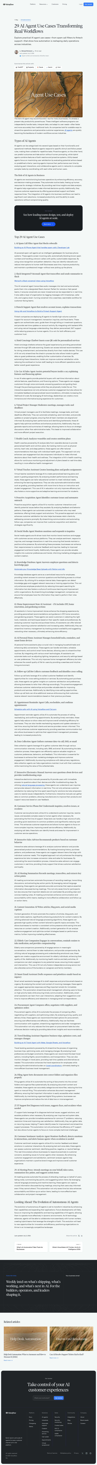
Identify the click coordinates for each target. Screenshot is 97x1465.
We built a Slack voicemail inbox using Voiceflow (34, 281)
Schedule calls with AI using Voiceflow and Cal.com (35, 709)
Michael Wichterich (27, 51)
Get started (88, 4)
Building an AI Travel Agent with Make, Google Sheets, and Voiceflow (42, 1043)
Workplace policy (65, 1453)
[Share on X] (79, 1236)
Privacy (76, 1453)
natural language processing (33, 785)
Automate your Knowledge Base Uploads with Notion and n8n (39, 569)
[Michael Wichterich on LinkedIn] (33, 51)
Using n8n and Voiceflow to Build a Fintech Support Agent (38, 311)
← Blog (16, 19)
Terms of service (52, 1453)
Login (81, 4)
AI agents (68, 130)
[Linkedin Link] (86, 1453)
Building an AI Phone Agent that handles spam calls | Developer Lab (41, 248)
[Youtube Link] (90, 1453)
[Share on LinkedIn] (82, 1236)
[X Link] (82, 1453)
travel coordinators (54, 1066)
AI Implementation (26, 19)
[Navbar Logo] (8, 4)
